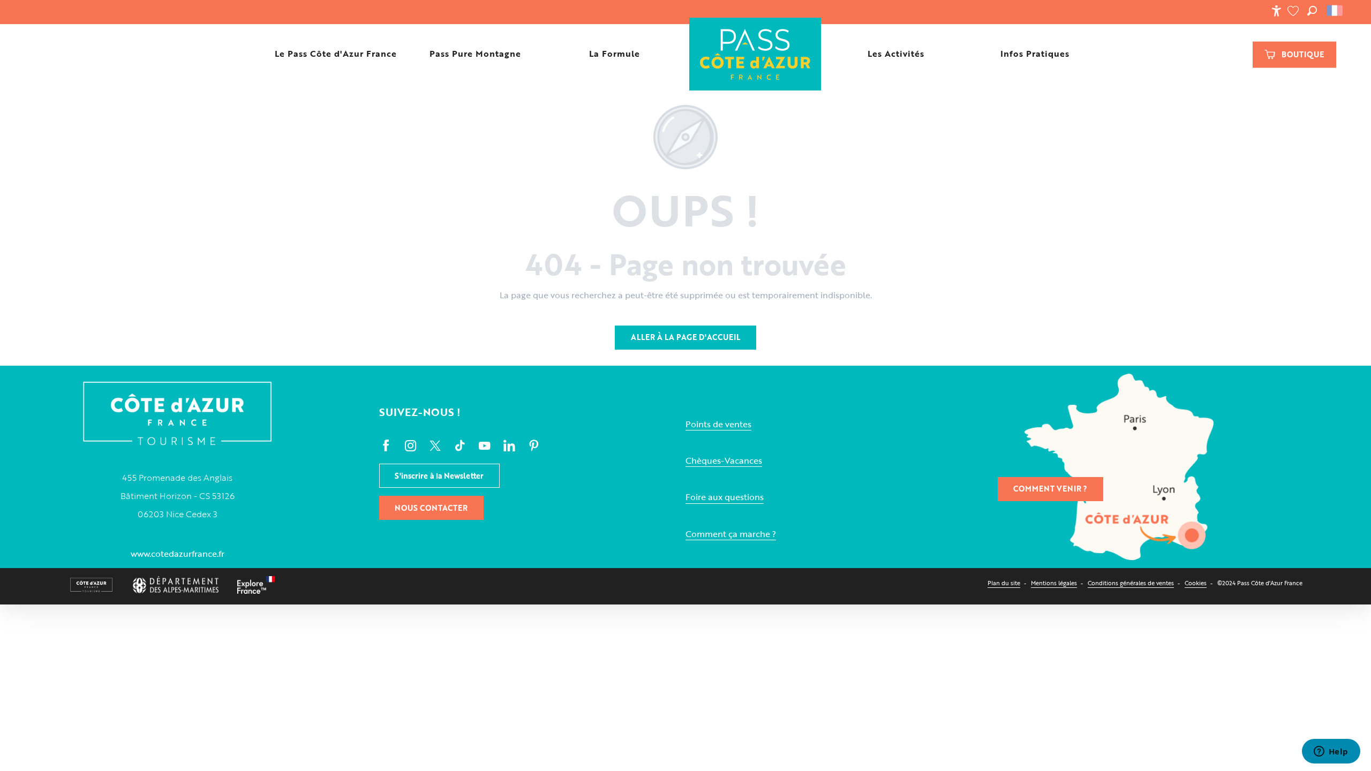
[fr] (1335, 10)
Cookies (1196, 582)
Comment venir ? (1050, 488)
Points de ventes (718, 424)
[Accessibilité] (1276, 11)
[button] (1312, 11)
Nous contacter (431, 507)
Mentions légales (1054, 582)
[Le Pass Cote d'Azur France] (754, 54)
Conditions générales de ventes (1131, 582)
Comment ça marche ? (731, 534)
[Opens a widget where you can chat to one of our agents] (1330, 752)
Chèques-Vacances (724, 461)
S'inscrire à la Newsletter (439, 475)
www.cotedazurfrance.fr (177, 553)
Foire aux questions (725, 497)
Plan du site (1004, 582)
